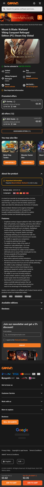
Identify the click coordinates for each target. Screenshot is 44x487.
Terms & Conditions (21, 340)
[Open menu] (4, 3)
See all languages (32, 86)
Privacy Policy (6, 450)
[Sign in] (34, 3)
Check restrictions (32, 78)
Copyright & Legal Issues (20, 450)
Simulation (18, 296)
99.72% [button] (7, 106)
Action (4, 296)
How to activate (10, 86)
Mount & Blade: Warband (20, 183)
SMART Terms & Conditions (10, 454)
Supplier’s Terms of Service (11, 104)
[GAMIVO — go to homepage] (13, 3)
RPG (10, 296)
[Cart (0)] (39, 3)
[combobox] (22, 9)
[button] (22, 104)
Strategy (28, 296)
